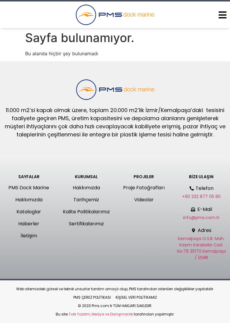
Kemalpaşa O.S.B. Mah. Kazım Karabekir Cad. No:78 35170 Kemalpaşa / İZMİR (201, 248)
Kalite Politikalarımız (86, 211)
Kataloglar (28, 211)
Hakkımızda (29, 199)
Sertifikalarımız (86, 223)
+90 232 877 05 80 (201, 196)
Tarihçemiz (86, 199)
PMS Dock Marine (28, 187)
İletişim (29, 235)
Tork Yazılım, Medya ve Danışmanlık (101, 314)
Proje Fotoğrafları (144, 187)
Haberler (28, 223)
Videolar (144, 199)
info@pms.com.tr (201, 218)
